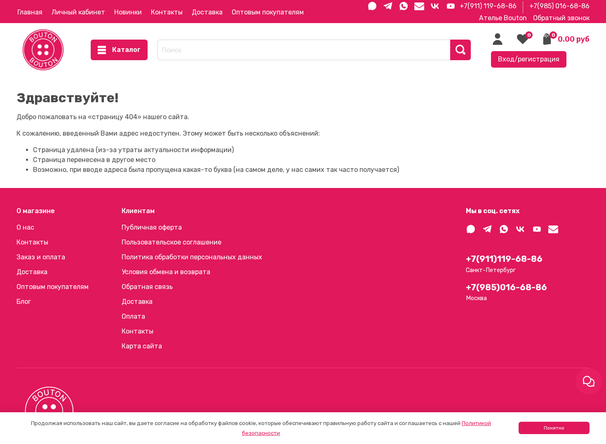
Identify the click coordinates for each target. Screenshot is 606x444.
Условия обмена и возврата (166, 272)
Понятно (554, 428)
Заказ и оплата (40, 257)
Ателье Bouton (503, 18)
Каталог (126, 50)
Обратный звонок (561, 18)
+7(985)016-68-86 (506, 287)
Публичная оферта (152, 227)
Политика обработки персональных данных (192, 257)
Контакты (167, 12)
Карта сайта (142, 346)
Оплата (133, 316)
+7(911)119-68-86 (504, 259)
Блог (23, 301)
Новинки (128, 12)
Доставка (207, 12)
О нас (25, 227)
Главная (29, 12)
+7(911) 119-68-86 (488, 6)
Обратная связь (147, 287)
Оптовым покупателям (268, 12)
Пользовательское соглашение (171, 242)
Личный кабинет (78, 12)
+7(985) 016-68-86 (559, 6)
